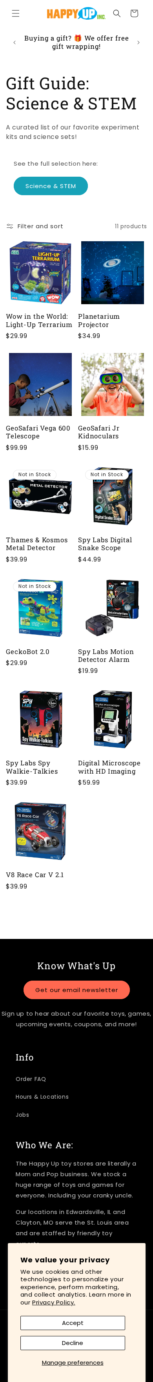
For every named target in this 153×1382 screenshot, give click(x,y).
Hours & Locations (42, 1097)
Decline (72, 1343)
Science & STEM (51, 186)
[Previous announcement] (14, 42)
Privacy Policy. (53, 1302)
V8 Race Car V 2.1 (35, 875)
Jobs (22, 1115)
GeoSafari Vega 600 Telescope (38, 432)
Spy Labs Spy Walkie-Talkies (32, 767)
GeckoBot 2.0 (28, 652)
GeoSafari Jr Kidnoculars (99, 432)
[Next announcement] (138, 42)
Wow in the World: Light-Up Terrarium (39, 320)
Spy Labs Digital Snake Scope (105, 544)
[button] (15, 13)
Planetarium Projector (99, 320)
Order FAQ (31, 1079)
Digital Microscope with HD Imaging (109, 767)
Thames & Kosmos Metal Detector (37, 544)
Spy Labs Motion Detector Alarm (106, 656)
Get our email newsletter (76, 990)
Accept (73, 1323)
